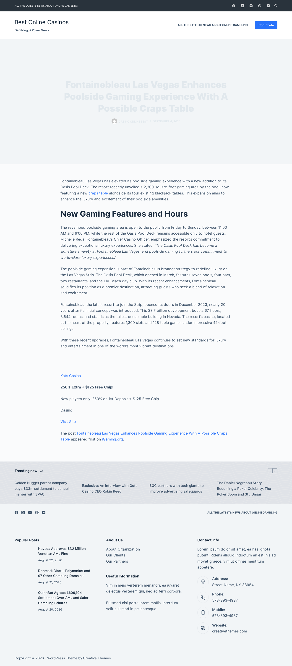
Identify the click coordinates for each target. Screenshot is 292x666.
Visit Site (68, 421)
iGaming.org (112, 439)
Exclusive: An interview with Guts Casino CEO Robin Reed (109, 488)
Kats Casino (70, 375)
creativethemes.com (229, 631)
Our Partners (117, 561)
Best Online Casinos (42, 22)
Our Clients (115, 555)
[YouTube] (268, 5)
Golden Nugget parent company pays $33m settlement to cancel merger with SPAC (42, 488)
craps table (98, 193)
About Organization (123, 549)
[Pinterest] (259, 5)
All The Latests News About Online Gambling (46, 5)
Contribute (266, 25)
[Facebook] (233, 5)
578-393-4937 (225, 600)
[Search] (275, 5)
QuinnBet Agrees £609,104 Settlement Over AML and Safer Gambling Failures (63, 598)
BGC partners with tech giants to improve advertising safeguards (176, 488)
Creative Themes (97, 658)
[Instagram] (251, 5)
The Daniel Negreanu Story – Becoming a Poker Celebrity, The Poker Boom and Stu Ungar (244, 488)
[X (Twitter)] (242, 5)
